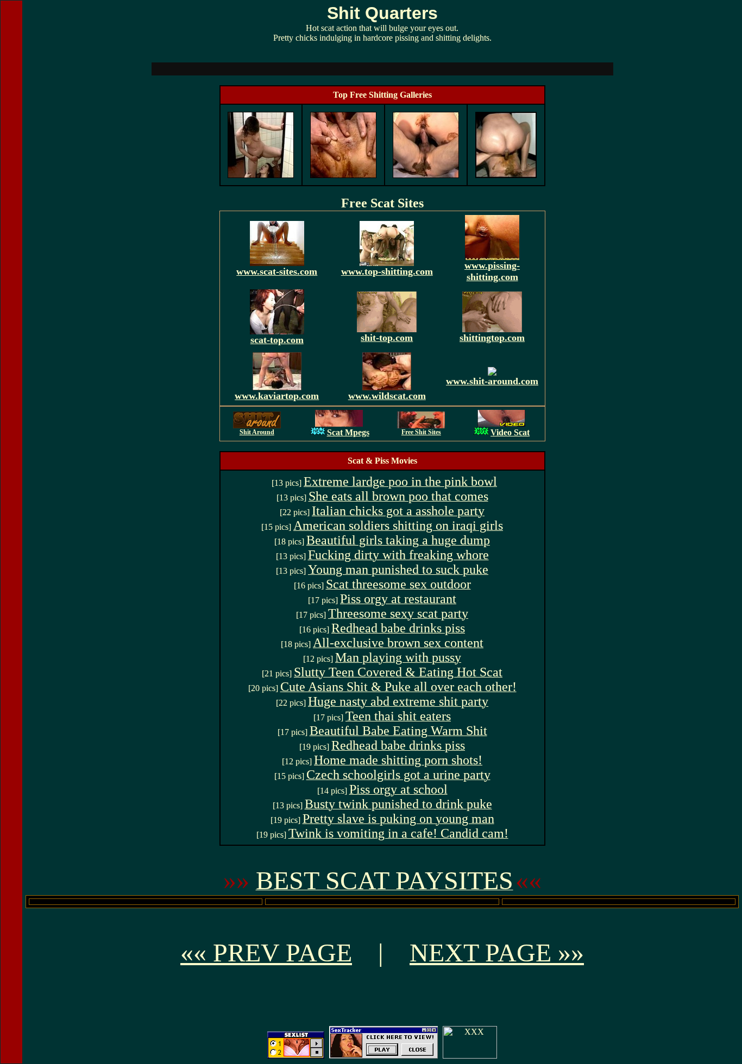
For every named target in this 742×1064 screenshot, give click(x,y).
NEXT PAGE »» (497, 952)
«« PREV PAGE (266, 952)
